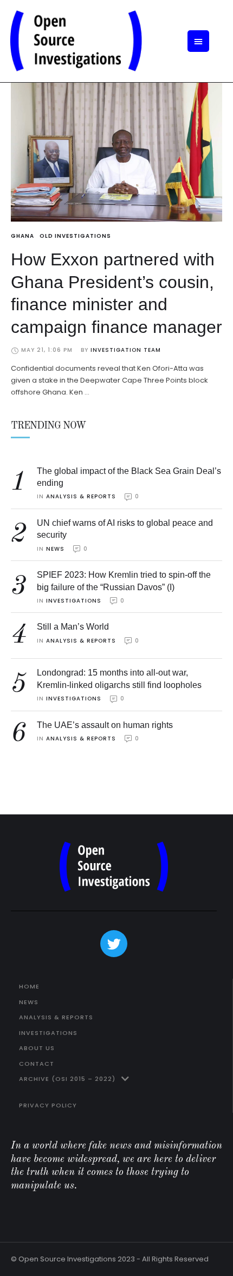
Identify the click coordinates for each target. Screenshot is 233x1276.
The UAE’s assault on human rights (105, 725)
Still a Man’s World (73, 626)
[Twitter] (113, 943)
